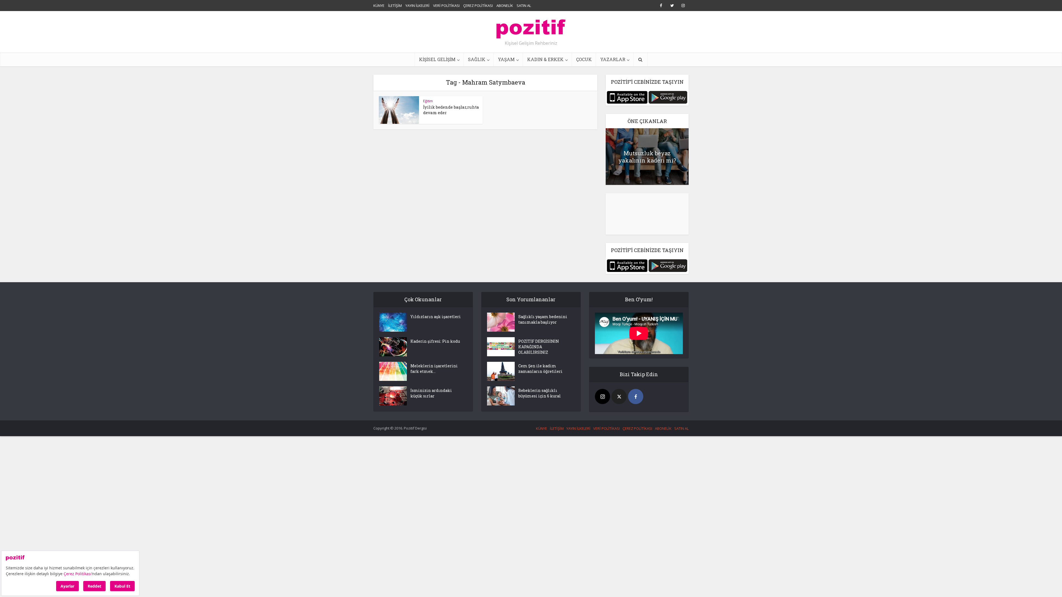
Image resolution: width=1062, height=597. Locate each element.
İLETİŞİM (395, 5)
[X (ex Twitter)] (619, 396)
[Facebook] (635, 396)
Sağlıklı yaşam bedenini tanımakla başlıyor (542, 319)
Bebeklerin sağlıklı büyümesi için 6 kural (539, 393)
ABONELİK (504, 5)
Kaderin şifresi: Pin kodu (435, 341)
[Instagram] (602, 396)
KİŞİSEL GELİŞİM (437, 59)
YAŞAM (506, 59)
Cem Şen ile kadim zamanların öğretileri (540, 368)
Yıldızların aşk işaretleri (435, 316)
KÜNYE (378, 5)
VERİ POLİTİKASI (446, 5)
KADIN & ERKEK (545, 59)
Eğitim (428, 100)
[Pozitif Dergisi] (531, 26)
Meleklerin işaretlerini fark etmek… (434, 368)
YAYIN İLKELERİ (417, 5)
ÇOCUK (584, 59)
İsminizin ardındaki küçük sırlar (431, 393)
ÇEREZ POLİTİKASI (478, 5)
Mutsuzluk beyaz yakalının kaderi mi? (647, 157)
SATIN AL (524, 5)
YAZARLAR (612, 59)
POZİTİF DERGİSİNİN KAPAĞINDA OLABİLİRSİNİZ (538, 347)
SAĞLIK (476, 59)
